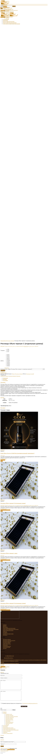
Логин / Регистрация (7, 733)
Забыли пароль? (4, 748)
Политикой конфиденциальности (29, 703)
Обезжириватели (7, 646)
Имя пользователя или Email (7, 741)
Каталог (4, 626)
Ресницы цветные (7, 641)
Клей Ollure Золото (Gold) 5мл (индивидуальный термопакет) (17, 453)
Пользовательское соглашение (7, 661)
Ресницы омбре (6, 642)
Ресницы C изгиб (30, 373)
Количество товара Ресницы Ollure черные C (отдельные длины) (16, 369)
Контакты (5, 635)
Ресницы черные (10, 340)
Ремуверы (5, 645)
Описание (5, 378)
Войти (2, 746)
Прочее (4, 648)
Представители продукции (9, 628)
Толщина (2, 350)
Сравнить (2, 371)
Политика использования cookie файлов (37, 660)
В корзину (3, 370)
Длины (2, 360)
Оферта (16, 661)
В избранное (3, 372)
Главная (2, 340)
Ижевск (2, 5)
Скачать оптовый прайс (8, 633)
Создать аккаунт (11, 749)
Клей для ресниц (7, 643)
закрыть (2, 672)
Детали (5, 379)
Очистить (7, 367)
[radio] (8, 349)
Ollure (5, 340)
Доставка (5, 380)
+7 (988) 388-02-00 (9, 656)
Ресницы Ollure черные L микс (8, 553)
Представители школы (8, 630)
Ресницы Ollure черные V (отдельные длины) (13, 503)
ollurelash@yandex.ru (8, 658)
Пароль (2, 744)
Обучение (5, 627)
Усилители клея (6, 647)
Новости (5, 631)
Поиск (14, 6)
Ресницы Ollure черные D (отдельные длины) (13, 603)
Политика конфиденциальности (7, 660)
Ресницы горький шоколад (9, 640)
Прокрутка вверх (4, 750)
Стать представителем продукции (10, 629)
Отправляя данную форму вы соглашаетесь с (19, 703)
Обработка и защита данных (21, 660)
